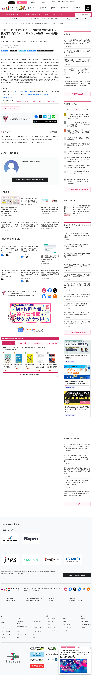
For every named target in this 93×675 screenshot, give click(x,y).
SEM (18, 637)
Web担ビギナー (31, 8)
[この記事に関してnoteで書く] (49, 117)
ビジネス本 (23, 343)
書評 (65, 621)
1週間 (77, 109)
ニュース (11, 23)
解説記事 (84, 618)
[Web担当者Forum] (10, 590)
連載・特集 (53, 8)
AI (21, 19)
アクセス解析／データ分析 (38, 19)
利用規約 (72, 598)
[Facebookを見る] (70, 589)
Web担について (64, 8)
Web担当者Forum (9, 8)
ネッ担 (20, 295)
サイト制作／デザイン (53, 19)
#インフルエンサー (27, 101)
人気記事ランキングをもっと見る (78, 189)
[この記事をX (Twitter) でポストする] (40, 116)
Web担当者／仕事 (36, 627)
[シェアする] (36, 116)
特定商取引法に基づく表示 (34, 601)
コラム (49, 625)
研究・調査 (72, 1)
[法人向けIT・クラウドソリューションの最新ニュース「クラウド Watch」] (37, 655)
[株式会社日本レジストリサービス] (10, 559)
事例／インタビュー (69, 618)
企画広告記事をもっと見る (78, 332)
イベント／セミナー (68, 628)
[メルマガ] (44, 290)
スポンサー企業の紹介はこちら (77, 575)
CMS (63, 19)
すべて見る (78, 504)
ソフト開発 (57, 1)
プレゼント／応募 (86, 625)
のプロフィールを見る (30, 180)
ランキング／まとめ (52, 631)
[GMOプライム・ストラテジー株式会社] (73, 559)
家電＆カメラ (37, 343)
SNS (26, 19)
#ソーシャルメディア (39, 101)
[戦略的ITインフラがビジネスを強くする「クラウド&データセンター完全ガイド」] (37, 649)
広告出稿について (76, 8)
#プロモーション (50, 101)
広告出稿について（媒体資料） (34, 598)
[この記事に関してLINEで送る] (53, 116)
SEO (3, 19)
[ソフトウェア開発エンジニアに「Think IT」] (52, 649)
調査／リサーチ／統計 (73, 19)
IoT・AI (62, 1)
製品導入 (44, 2)
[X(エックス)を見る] (74, 589)
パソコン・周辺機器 (51, 343)
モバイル (34, 634)
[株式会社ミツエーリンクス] (10, 538)
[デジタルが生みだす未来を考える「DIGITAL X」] (52, 661)
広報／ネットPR (6, 634)
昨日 (68, 109)
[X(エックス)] (55, 290)
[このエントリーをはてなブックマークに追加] (44, 116)
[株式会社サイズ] (52, 559)
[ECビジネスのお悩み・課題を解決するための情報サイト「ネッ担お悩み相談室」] (37, 666)
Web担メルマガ (43, 8)
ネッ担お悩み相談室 (28, 295)
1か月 (86, 109)
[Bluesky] (79, 589)
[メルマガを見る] (65, 589)
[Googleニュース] (49, 296)
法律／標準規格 (6, 631)
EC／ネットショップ (21, 634)
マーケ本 (8, 343)
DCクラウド (66, 1)
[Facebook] (49, 290)
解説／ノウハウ (51, 618)
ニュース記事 (85, 621)
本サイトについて (10, 598)
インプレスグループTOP (76, 601)
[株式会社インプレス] (13, 658)
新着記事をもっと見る (78, 94)
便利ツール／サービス (53, 628)
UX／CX (19, 631)
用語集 (83, 628)
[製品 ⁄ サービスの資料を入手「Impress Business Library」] (37, 661)
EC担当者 (33, 2)
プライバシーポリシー (11, 601)
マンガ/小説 (67, 625)
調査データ (50, 621)
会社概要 (51, 601)
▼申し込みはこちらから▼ (67, 658)
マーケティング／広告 (12, 19)
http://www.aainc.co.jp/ (23, 91)
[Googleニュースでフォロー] (83, 589)
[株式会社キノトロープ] (31, 559)
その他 (33, 637)
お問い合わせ (52, 598)
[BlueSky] (44, 296)
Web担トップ (4, 23)
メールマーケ (5, 637)
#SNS (19, 101)
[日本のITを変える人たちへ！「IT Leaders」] (52, 655)
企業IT (53, 1)
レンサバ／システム (36, 631)
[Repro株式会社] (31, 538)
